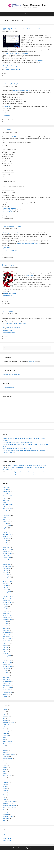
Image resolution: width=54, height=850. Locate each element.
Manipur (5, 765)
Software (5, 790)
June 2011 (5, 543)
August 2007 (6, 604)
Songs (4, 793)
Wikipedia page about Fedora (11, 69)
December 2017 (7, 508)
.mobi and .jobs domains (11, 226)
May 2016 (5, 519)
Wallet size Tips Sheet (9, 210)
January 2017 (6, 517)
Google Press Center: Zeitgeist (11, 112)
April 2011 (6, 545)
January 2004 (6, 683)
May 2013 (5, 532)
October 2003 (6, 690)
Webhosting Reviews (8, 816)
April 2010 (6, 555)
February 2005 (7, 656)
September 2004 (7, 666)
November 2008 (7, 581)
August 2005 (6, 643)
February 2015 (7, 526)
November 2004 (7, 662)
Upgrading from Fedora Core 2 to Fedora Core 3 (21, 28)
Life (4, 761)
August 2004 (6, 668)
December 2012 (7, 534)
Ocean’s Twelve (8, 265)
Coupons (5, 733)
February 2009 (7, 577)
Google (6, 216)
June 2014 (5, 530)
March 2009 (6, 575)
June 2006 (5, 624)
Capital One (6, 724)
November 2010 (7, 549)
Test (4, 467)
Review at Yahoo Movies (9, 293)
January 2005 (6, 658)
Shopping (5, 788)
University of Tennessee (9, 805)
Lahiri (11, 288)
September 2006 (7, 619)
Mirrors (5, 67)
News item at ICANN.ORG (10, 251)
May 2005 (5, 649)
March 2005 (6, 653)
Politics (5, 780)
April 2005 (6, 651)
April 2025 (6, 487)
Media (4, 769)
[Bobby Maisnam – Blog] (14, 6)
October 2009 (6, 564)
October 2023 (6, 491)
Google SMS (7, 130)
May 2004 (5, 675)
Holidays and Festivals (9, 754)
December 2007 (7, 596)
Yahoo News (6, 247)
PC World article (7, 211)
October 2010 (6, 551)
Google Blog (6, 115)
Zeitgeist (7, 106)
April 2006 (6, 628)
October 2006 (6, 617)
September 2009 (7, 566)
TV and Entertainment (9, 801)
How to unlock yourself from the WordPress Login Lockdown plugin (27, 465)
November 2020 (7, 496)
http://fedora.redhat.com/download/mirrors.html (16, 53)
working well (39, 60)
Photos (5, 778)
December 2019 (7, 504)
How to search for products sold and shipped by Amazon (18, 448)
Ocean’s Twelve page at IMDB (11, 297)
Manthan (5, 767)
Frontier (5, 748)
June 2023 (5, 494)
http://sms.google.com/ (9, 208)
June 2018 (5, 506)
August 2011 (6, 538)
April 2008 (6, 590)
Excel (4, 746)
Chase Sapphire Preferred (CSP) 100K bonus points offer (18, 442)
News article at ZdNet (9, 114)
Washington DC (7, 812)
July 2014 (5, 528)
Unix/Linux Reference (9, 807)
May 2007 (5, 609)
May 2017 (5, 511)
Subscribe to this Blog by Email (11, 374)
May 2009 (5, 572)
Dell (4, 739)
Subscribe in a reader (9, 387)
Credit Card (6, 735)
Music (4, 773)
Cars (4, 726)
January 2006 (6, 634)
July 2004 (5, 671)
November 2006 (7, 615)
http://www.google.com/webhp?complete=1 (14, 323)
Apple (4, 714)
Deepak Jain (6, 470)
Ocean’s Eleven (29, 275)
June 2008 (5, 587)
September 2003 (7, 692)
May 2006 (5, 626)
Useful (4, 810)
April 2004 (6, 677)
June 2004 (5, 673)
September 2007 (7, 602)
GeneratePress (37, 848)
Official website (7, 295)
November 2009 (7, 562)
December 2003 (7, 685)
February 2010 (7, 557)
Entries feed (6, 836)
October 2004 (6, 664)
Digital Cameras (7, 741)
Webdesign (6, 814)
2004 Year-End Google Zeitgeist (21, 90)
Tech (4, 795)
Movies (6, 301)
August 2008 (6, 583)
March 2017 (6, 513)
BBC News (6, 249)
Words (4, 820)
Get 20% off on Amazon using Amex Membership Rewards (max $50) (26, 467)
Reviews (5, 784)
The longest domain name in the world (22, 470)
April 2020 (6, 500)
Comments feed (7, 838)
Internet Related (8, 120)
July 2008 (5, 585)
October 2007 (6, 600)
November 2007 (7, 598)
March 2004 (6, 679)
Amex (4, 712)
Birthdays (5, 720)
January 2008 (6, 594)
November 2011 (7, 536)
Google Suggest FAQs (9, 332)
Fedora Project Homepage (10, 66)
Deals (4, 737)
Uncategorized (7, 803)
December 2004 (7, 660)
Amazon (5, 709)
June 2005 (5, 647)
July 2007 (5, 607)
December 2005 (7, 636)
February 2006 (7, 632)
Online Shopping (7, 776)
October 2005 (6, 641)
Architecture (6, 716)
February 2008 (7, 592)
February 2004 (7, 681)
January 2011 (6, 547)
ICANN (4, 233)
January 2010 (6, 560)
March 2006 (6, 630)
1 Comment (7, 303)
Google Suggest (8, 311)
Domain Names (8, 255)
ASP (4, 718)
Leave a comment (8, 76)
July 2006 (5, 621)
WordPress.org (7, 840)
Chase (4, 729)
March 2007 (6, 611)
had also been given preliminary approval (28, 243)
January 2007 (6, 613)
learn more (31, 361)
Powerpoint (6, 782)
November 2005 (7, 639)
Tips (4, 797)
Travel (4, 799)
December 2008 (7, 579)
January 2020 (6, 502)
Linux (5, 73)
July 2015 (5, 523)
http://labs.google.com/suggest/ (11, 327)
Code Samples (7, 731)
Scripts (5, 786)
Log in (4, 834)
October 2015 (6, 521)
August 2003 (6, 694)
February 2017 (7, 515)
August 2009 (6, 568)
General (5, 750)
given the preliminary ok (15, 233)
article (30, 290)
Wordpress (6, 818)
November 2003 (7, 688)
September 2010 (7, 553)
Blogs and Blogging (8, 722)
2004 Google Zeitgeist (10, 83)
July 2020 (5, 498)
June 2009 (5, 570)
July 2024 (5, 489)
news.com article (7, 330)
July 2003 (5, 696)
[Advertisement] (27, 409)
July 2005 (5, 645)
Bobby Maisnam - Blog (34, 5)
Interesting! (6, 756)
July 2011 (5, 540)
